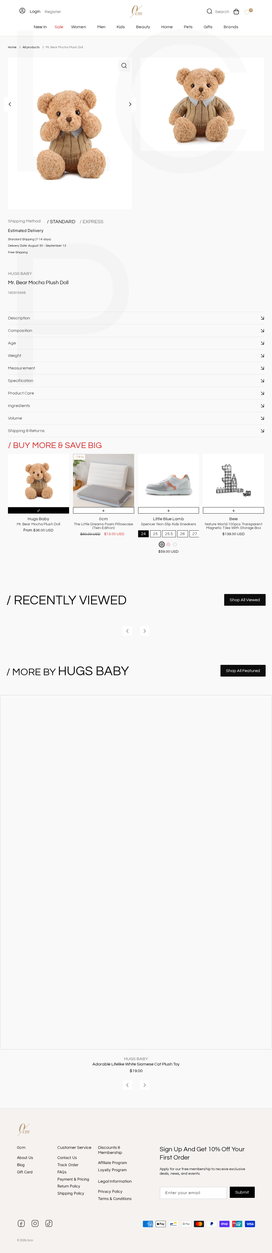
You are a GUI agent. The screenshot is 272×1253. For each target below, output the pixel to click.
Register (53, 12)
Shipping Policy (70, 1193)
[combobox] (218, 11)
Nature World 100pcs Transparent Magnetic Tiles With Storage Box (233, 526)
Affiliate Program (112, 1163)
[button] (136, 318)
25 (155, 534)
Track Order (67, 1164)
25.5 (169, 534)
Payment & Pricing (73, 1179)
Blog (21, 1164)
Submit (242, 1192)
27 (194, 534)
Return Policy (68, 1186)
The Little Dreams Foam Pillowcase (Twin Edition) (103, 526)
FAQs (61, 1172)
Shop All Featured (243, 671)
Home (12, 47)
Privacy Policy (110, 1192)
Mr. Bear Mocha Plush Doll (64, 47)
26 (182, 534)
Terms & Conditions (114, 1198)
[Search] (209, 11)
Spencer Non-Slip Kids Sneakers (168, 524)
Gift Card (25, 1172)
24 (143, 534)
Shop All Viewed (245, 600)
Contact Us (67, 1158)
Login (35, 11)
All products (31, 47)
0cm (30, 1240)
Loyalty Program (112, 1170)
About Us (25, 1158)
